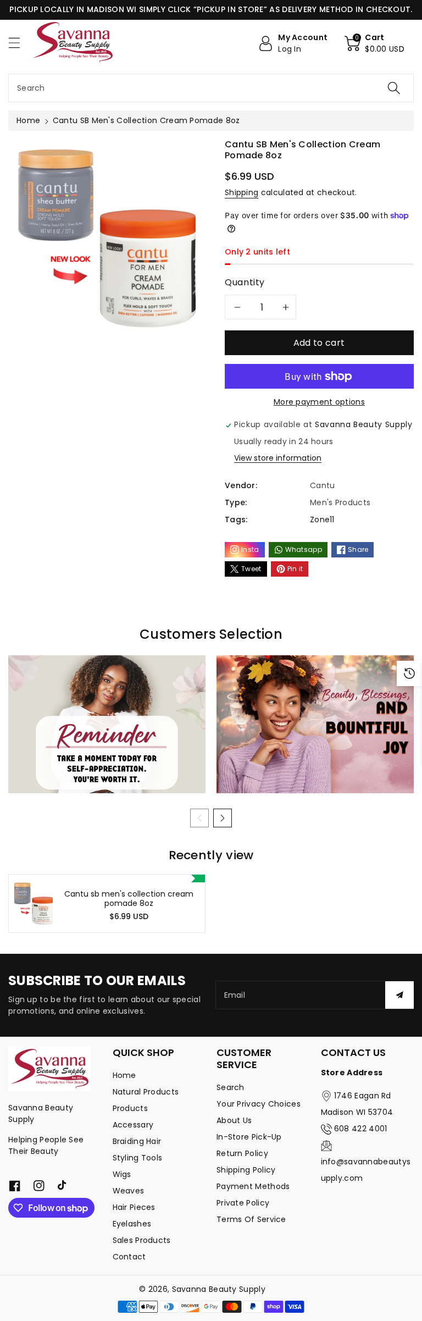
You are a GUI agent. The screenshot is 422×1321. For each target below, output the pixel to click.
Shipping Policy (246, 1169)
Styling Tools (138, 1157)
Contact (129, 1256)
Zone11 (322, 519)
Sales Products (142, 1240)
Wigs (122, 1174)
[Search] (394, 88)
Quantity (245, 282)
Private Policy (242, 1202)
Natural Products (146, 1091)
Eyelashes (132, 1223)
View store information (277, 457)
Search (230, 1087)
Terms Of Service (251, 1219)
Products (130, 1108)
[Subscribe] (399, 995)
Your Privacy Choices (258, 1103)
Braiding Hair (137, 1141)
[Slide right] (222, 818)
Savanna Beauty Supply (218, 1289)
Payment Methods (253, 1186)
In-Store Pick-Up (249, 1136)
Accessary (133, 1124)
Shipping (241, 192)
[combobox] (211, 88)
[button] (19, 42)
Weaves (129, 1190)
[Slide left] (199, 818)
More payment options (319, 401)
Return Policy (242, 1153)
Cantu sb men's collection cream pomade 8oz (128, 898)
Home (28, 120)
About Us (234, 1120)
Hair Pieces (134, 1207)
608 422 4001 (360, 1128)
